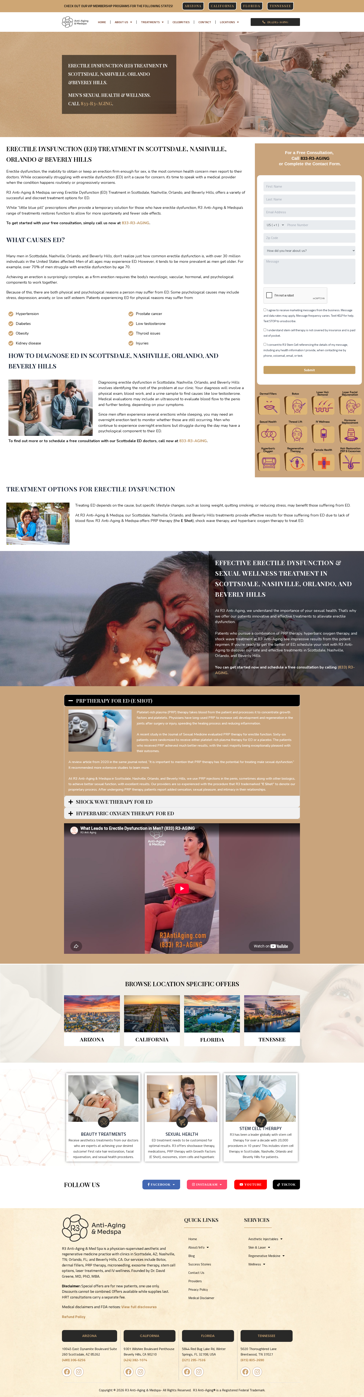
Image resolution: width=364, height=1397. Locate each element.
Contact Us (196, 1272)
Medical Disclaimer (201, 1297)
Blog (191, 1255)
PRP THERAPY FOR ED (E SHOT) (114, 700)
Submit (309, 369)
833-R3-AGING (96, 103)
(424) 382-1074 (135, 1359)
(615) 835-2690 (252, 1359)
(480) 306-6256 (73, 1359)
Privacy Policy (198, 1289)
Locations (227, 22)
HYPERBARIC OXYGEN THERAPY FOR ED (125, 813)
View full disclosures (139, 1307)
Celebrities (181, 22)
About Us (121, 22)
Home (102, 22)
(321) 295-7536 (193, 1359)
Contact (204, 22)
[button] (182, 700)
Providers (195, 1281)
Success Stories (199, 1264)
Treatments (150, 22)
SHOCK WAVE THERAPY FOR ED (114, 801)
